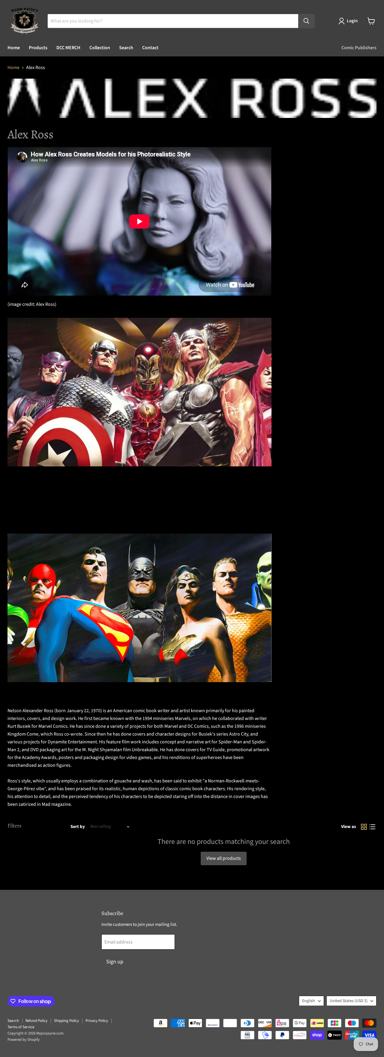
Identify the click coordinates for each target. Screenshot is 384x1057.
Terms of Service (21, 1027)
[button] (349, 21)
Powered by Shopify (24, 1039)
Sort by (77, 826)
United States (349, 1001)
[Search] (306, 21)
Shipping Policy (66, 1020)
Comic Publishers (358, 47)
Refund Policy (36, 1020)
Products (38, 47)
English (308, 1001)
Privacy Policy (97, 1020)
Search (126, 47)
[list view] (372, 827)
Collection (99, 47)
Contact (150, 47)
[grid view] (364, 827)
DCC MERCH (68, 47)
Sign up (114, 961)
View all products (223, 858)
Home (14, 47)
